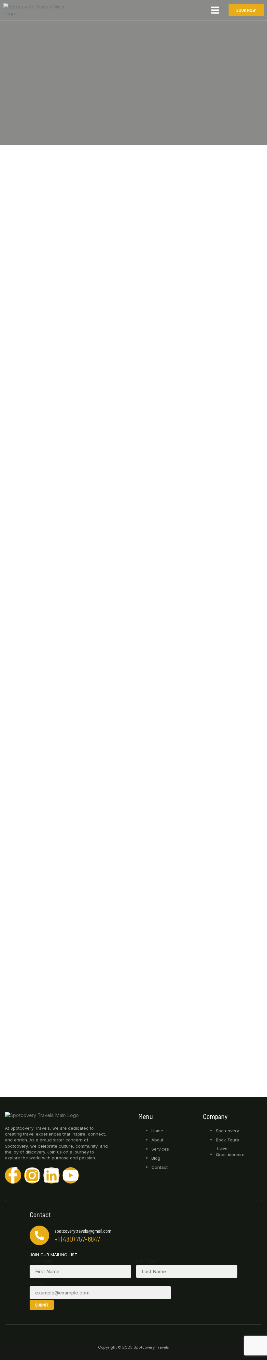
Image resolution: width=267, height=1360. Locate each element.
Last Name (147, 1261)
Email (36, 1283)
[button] (215, 10)
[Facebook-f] (13, 1175)
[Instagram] (32, 1175)
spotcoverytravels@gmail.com (82, 1231)
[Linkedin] (51, 1175)
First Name (42, 1261)
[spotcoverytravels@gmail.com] (39, 1235)
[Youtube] (71, 1175)
